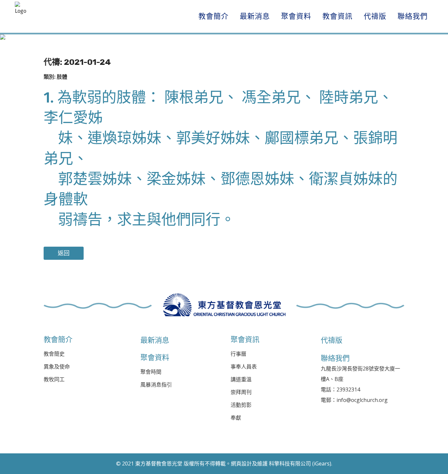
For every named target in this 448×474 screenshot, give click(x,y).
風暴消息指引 (156, 385)
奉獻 (236, 418)
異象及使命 (57, 367)
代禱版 (331, 340)
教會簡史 (54, 354)
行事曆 (238, 354)
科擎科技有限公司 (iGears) (300, 463)
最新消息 (154, 340)
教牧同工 (54, 379)
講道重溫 (241, 379)
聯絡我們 (335, 358)
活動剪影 (241, 405)
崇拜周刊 (241, 392)
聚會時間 (150, 372)
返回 (64, 253)
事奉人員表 (244, 367)
